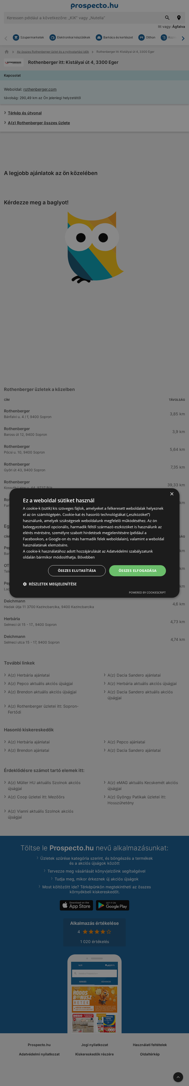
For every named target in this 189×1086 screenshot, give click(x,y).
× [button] (171, 494)
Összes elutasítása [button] (77, 570)
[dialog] (94, 543)
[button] (50, 584)
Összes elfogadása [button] (138, 570)
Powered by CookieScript (147, 592)
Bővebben (86, 557)
